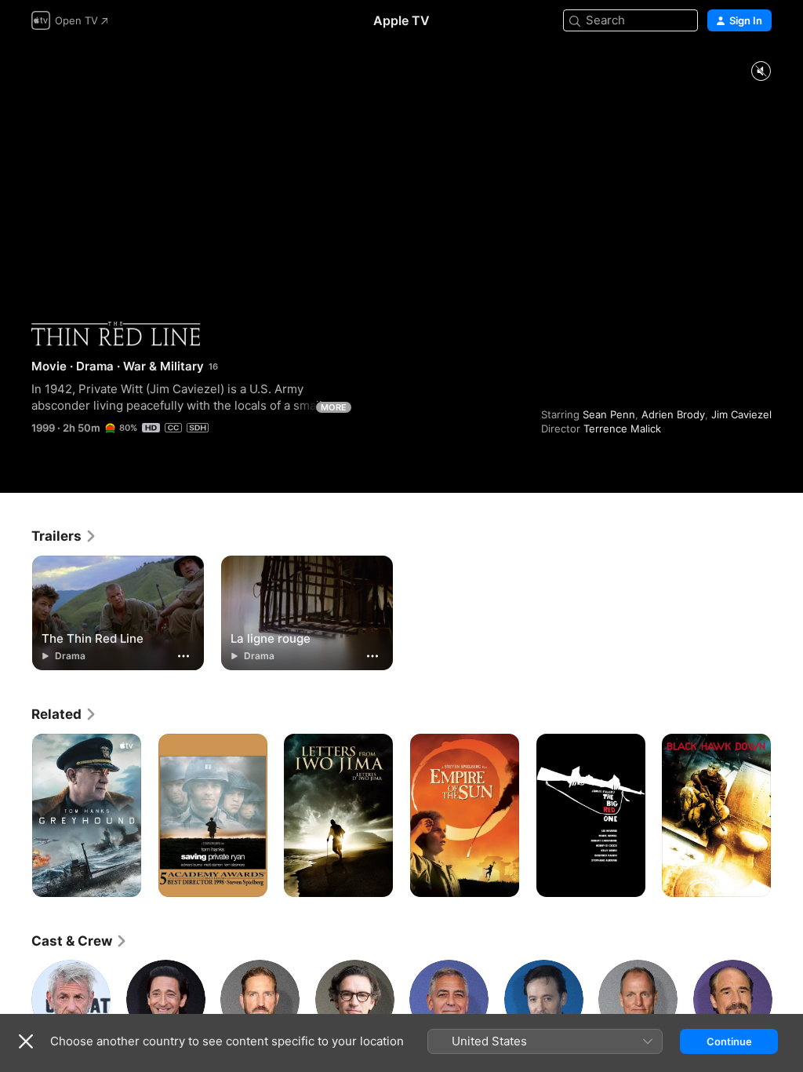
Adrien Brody (673, 414)
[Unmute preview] (761, 72)
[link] (64, 536)
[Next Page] (787, 815)
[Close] (26, 1041)
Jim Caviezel (741, 414)
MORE (334, 407)
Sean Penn (609, 414)
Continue (729, 1041)
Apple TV (401, 20)
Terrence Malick (622, 428)
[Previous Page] (16, 815)
